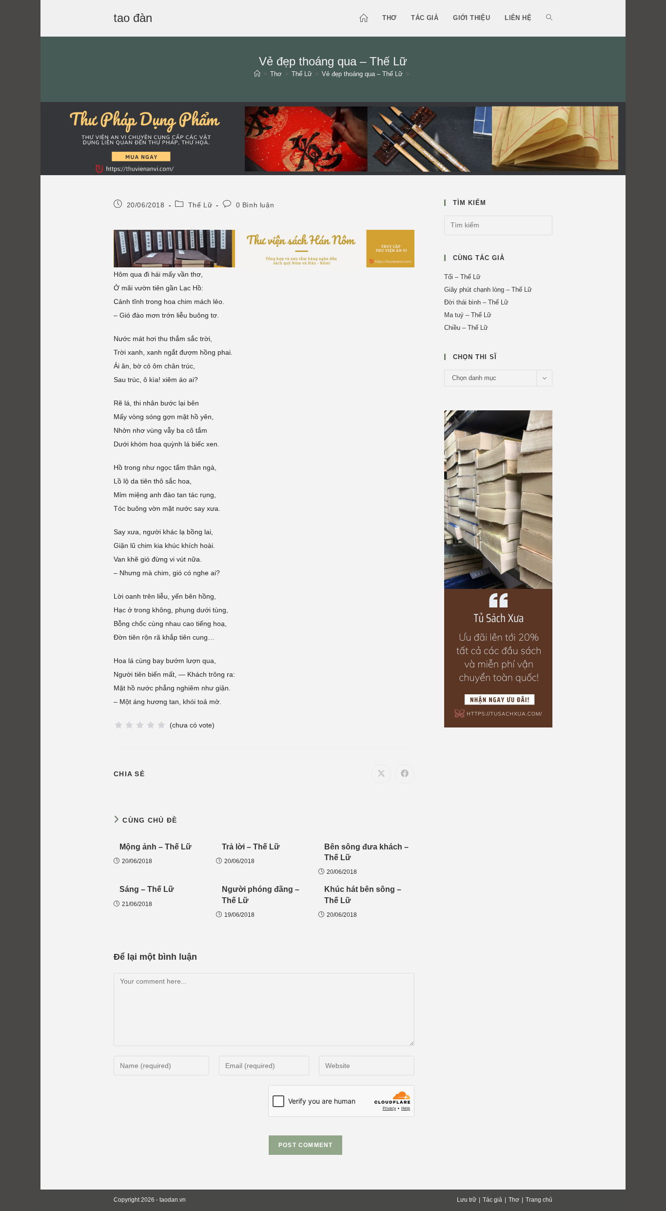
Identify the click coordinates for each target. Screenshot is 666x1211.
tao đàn (133, 17)
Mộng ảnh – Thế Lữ (155, 847)
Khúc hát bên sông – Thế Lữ (362, 894)
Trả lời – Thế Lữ (251, 847)
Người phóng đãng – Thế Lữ (260, 894)
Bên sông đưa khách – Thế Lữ (366, 852)
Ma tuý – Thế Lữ (467, 315)
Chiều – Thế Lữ (466, 327)
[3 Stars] (140, 725)
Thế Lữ (200, 205)
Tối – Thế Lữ (462, 277)
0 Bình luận (255, 205)
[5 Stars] (161, 725)
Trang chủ (539, 1199)
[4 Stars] (151, 725)
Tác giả (492, 1199)
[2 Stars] (129, 725)
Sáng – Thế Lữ (146, 889)
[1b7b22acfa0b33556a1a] (333, 137)
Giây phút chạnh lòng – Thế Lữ (488, 289)
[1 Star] (118, 725)
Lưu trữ (466, 1199)
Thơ (514, 1199)
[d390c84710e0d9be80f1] (264, 248)
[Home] (257, 74)
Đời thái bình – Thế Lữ (476, 302)
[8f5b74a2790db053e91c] (498, 568)
